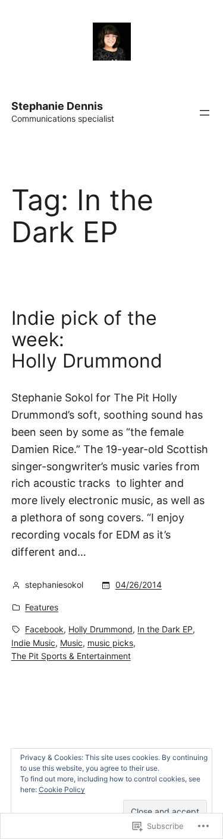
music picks (110, 643)
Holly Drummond (100, 629)
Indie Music (33, 643)
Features (41, 607)
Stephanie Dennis (57, 106)
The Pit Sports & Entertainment (71, 656)
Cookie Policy (62, 789)
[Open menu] (204, 113)
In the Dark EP (165, 629)
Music (71, 643)
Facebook (44, 629)
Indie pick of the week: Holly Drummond (86, 340)
